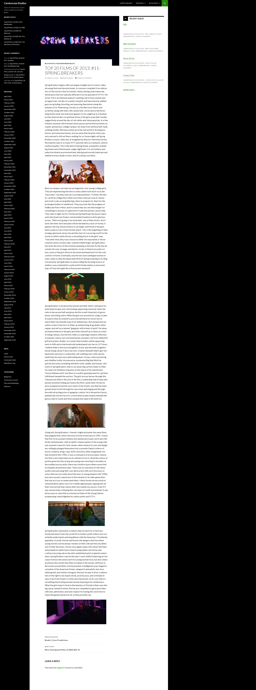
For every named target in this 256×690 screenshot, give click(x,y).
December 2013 (10, 330)
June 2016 (7, 263)
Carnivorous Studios (15, 3)
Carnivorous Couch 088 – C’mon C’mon (139, 80)
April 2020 (7, 202)
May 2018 (7, 234)
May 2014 (7, 314)
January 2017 (9, 260)
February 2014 (9, 324)
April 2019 (7, 215)
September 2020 (10, 193)
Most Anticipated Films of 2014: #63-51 (62, 648)
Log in (6, 354)
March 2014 (8, 321)
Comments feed (10, 360)
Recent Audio (137, 18)
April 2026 (7, 96)
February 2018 (9, 244)
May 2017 (7, 247)
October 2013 (9, 337)
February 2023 (9, 132)
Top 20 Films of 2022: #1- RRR (14, 28)
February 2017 (9, 257)
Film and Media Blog (65, 63)
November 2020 (10, 186)
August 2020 (8, 196)
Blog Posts (153, 3)
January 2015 (9, 292)
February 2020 (9, 209)
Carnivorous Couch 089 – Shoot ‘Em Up (139, 63)
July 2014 (7, 308)
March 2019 (8, 218)
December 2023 (10, 109)
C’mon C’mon (128, 75)
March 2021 (8, 177)
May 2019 (7, 212)
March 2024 (8, 100)
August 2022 (8, 148)
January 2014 (9, 327)
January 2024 (9, 106)
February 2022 (9, 164)
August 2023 (8, 116)
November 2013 (10, 334)
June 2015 (7, 279)
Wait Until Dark (129, 44)
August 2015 (8, 276)
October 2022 (9, 141)
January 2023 (9, 135)
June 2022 (7, 151)
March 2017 (8, 253)
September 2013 (10, 340)
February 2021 (9, 180)
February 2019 (9, 221)
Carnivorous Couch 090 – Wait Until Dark (140, 49)
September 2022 (10, 144)
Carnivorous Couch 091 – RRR (135, 34)
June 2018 (7, 231)
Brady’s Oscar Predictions (56, 638)
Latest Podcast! (126, 3)
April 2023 (7, 125)
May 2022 (7, 154)
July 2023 (7, 119)
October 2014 (9, 298)
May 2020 (7, 199)
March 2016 (8, 266)
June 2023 (7, 122)
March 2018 (8, 241)
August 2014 (8, 305)
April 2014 (7, 318)
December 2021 (10, 167)
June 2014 (7, 311)
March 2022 (8, 161)
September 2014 (10, 301)
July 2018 (7, 228)
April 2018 (7, 237)
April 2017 (7, 250)
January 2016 (9, 273)
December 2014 (10, 295)
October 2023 (9, 112)
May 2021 (7, 173)
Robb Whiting (129, 36)
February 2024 (9, 103)
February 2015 (9, 289)
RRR (125, 24)
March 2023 (8, 128)
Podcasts (140, 3)
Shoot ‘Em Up (128, 58)
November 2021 (10, 170)
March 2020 (8, 205)
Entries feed (8, 357)
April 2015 (7, 282)
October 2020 (9, 189)
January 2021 (9, 183)
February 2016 (9, 269)
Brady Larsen (67, 78)
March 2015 (8, 285)
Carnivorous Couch (11, 380)
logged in (60, 667)
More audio (129, 90)
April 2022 (7, 157)
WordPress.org (9, 363)
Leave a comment (84, 78)
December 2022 (10, 138)
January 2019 (9, 225)
